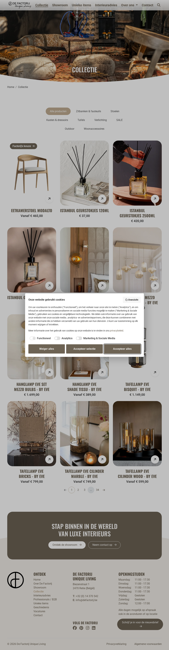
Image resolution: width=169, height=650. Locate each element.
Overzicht (133, 299)
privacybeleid (116, 330)
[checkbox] (39, 338)
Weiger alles (46, 348)
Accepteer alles (122, 348)
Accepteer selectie (84, 348)
